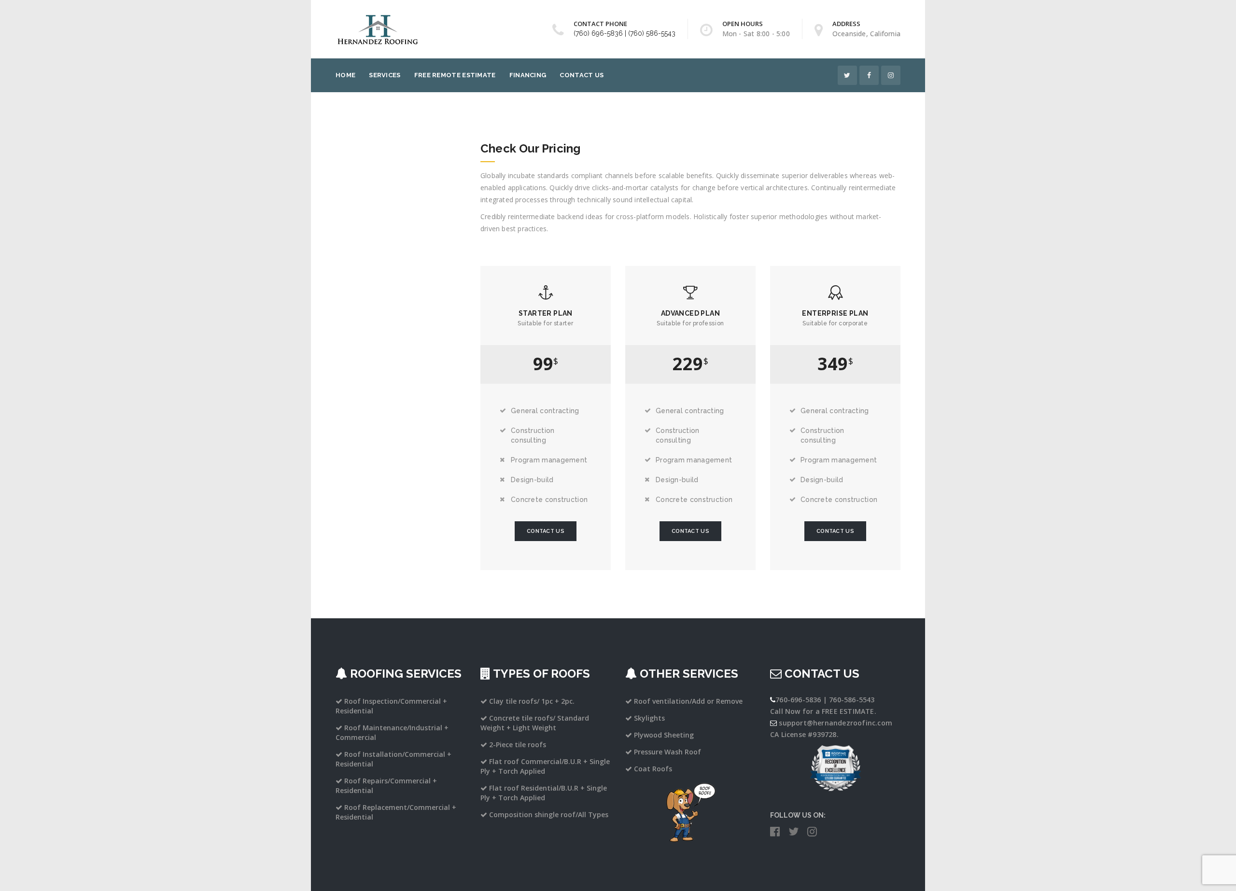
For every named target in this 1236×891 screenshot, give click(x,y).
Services (384, 75)
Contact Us (582, 75)
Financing (528, 75)
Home (345, 75)
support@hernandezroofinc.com (835, 722)
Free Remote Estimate (455, 75)
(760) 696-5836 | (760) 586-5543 (624, 33)
